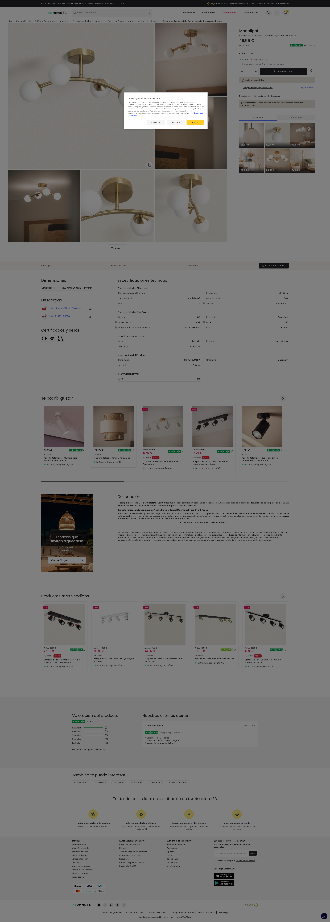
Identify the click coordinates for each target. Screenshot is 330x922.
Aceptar (195, 122)
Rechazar (176, 122)
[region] (166, 110)
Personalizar (156, 122)
